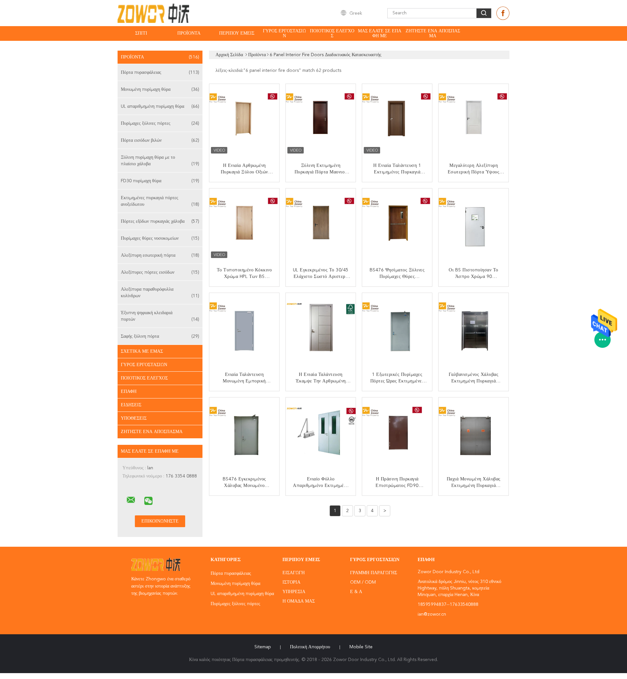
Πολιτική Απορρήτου (310, 647)
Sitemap (262, 647)
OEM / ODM (363, 582)
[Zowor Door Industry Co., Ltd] (131, 500)
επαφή (129, 391)
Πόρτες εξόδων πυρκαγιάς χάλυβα (160, 221)
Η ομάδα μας (298, 601)
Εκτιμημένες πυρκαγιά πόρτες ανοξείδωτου (160, 201)
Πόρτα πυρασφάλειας (160, 72)
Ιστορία (291, 582)
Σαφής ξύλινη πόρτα (160, 336)
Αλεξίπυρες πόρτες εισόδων (160, 272)
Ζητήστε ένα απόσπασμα (433, 33)
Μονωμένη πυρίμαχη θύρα (160, 89)
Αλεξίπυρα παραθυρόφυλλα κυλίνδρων (160, 292)
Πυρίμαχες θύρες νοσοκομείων (160, 238)
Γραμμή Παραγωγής (373, 573)
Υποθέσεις (134, 418)
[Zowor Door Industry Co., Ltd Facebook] (502, 13)
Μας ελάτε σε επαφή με (379, 33)
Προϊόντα (189, 33)
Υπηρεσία (293, 592)
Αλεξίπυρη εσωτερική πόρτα (160, 255)
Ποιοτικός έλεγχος (332, 33)
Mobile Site (361, 647)
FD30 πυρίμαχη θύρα (160, 181)
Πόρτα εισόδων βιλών (160, 140)
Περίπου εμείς (236, 33)
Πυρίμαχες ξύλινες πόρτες (160, 123)
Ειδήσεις (131, 405)
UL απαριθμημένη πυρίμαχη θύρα (160, 106)
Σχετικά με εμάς (142, 351)
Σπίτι (141, 33)
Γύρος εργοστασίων (284, 33)
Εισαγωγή (293, 573)
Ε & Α (356, 592)
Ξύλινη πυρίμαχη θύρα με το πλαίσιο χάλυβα (160, 160)
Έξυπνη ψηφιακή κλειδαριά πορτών (160, 316)
